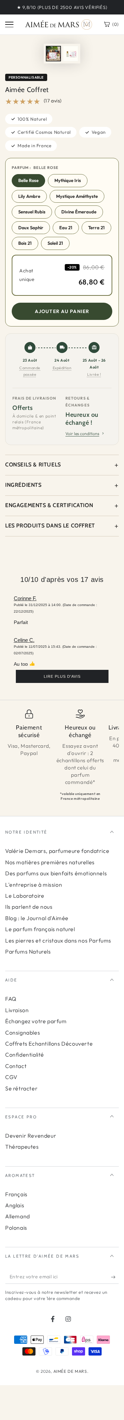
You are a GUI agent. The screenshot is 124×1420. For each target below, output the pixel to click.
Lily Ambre (29, 196)
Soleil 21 (55, 243)
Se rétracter (21, 1088)
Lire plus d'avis (62, 676)
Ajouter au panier (62, 311)
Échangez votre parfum (36, 1021)
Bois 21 (25, 243)
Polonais (16, 1227)
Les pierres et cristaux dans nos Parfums (58, 940)
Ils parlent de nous (28, 906)
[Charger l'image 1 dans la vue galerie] (53, 53)
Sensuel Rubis (31, 211)
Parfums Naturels (28, 951)
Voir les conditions (82, 433)
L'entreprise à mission (33, 884)
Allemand (17, 1216)
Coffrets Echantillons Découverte (49, 1043)
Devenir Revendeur (30, 1135)
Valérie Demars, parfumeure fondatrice (57, 850)
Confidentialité (24, 1054)
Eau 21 (65, 227)
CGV (11, 1077)
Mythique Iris (67, 180)
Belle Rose (28, 180)
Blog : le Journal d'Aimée (37, 918)
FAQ (11, 998)
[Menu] (9, 24)
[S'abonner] (115, 1277)
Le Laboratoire (24, 895)
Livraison (17, 1010)
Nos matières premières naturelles (50, 862)
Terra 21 (96, 227)
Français (16, 1194)
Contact (16, 1066)
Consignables (22, 1032)
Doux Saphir (30, 227)
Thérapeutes (22, 1146)
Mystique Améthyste (77, 196)
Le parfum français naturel (40, 929)
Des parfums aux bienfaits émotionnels (56, 873)
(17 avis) (53, 101)
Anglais (14, 1205)
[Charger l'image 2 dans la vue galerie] (70, 53)
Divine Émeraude (78, 211)
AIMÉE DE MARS (70, 1371)
